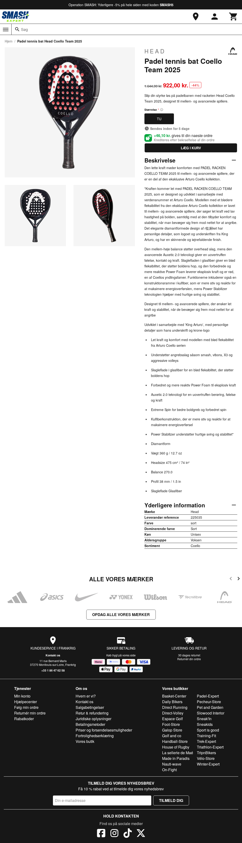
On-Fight (169, 769)
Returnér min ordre (30, 713)
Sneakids (205, 724)
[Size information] (161, 109)
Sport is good (208, 730)
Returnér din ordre (189, 659)
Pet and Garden (210, 707)
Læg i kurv (191, 147)
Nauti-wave (171, 764)
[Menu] (5, 29)
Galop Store (172, 730)
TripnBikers (206, 752)
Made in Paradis (176, 758)
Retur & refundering (92, 713)
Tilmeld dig (171, 800)
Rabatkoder (24, 718)
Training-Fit (206, 735)
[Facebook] (101, 833)
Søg (24, 29)
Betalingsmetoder (90, 724)
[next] (238, 579)
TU (159, 118)
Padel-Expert (208, 696)
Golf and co (171, 735)
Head (155, 51)
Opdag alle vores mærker (121, 614)
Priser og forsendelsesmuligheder (104, 730)
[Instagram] (114, 833)
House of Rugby (175, 747)
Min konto (22, 696)
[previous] (230, 579)
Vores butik (85, 741)
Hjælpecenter (25, 701)
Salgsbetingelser (90, 707)
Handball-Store (175, 741)
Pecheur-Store (209, 701)
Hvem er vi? (86, 696)
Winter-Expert (208, 764)
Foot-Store (171, 724)
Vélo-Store (206, 758)
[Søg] (17, 29)
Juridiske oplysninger (93, 718)
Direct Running (174, 707)
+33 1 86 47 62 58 (53, 670)
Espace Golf (172, 718)
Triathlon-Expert (210, 747)
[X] (141, 833)
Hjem (9, 41)
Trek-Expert (206, 741)
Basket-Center (174, 696)
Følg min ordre (26, 707)
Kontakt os (53, 655)
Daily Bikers (172, 701)
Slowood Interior (210, 713)
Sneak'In (204, 718)
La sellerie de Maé (177, 752)
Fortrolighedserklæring (95, 735)
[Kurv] (233, 16)
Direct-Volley (172, 713)
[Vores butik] (195, 16)
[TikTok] (127, 833)
